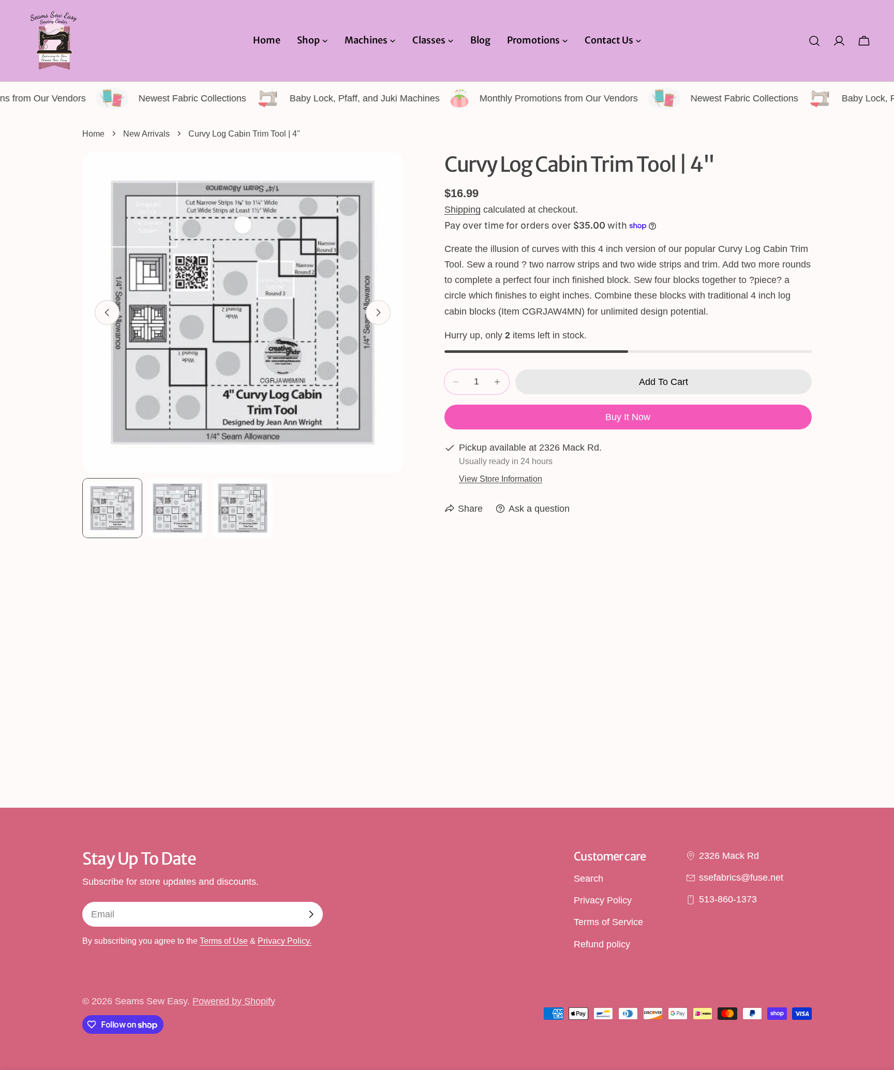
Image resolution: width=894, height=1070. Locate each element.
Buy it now (627, 417)
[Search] (814, 41)
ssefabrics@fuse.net (741, 877)
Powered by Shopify (233, 1001)
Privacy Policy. (284, 940)
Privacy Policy (603, 900)
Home (93, 133)
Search (588, 878)
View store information (500, 478)
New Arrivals (146, 133)
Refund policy (602, 944)
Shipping (462, 209)
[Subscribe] (311, 914)
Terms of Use (224, 940)
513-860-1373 (728, 900)
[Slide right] (378, 312)
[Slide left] (107, 312)
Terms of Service (608, 922)
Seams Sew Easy (151, 1001)
